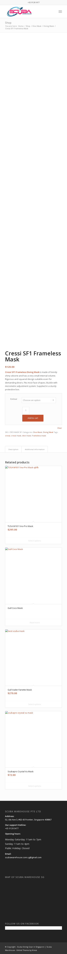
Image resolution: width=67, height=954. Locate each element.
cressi (7, 435)
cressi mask (16, 435)
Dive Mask (37, 432)
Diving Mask (48, 432)
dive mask (26, 435)
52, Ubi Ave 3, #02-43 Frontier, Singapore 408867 (28, 819)
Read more (34, 622)
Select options (34, 540)
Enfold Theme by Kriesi (27, 950)
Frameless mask (39, 435)
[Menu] (60, 11)
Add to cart (33, 418)
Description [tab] (13, 449)
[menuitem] (53, 11)
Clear (59, 428)
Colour (14, 399)
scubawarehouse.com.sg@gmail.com (23, 857)
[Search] (53, 11)
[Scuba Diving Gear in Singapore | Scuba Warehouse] (28, 11)
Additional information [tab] (35, 449)
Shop (8, 22)
